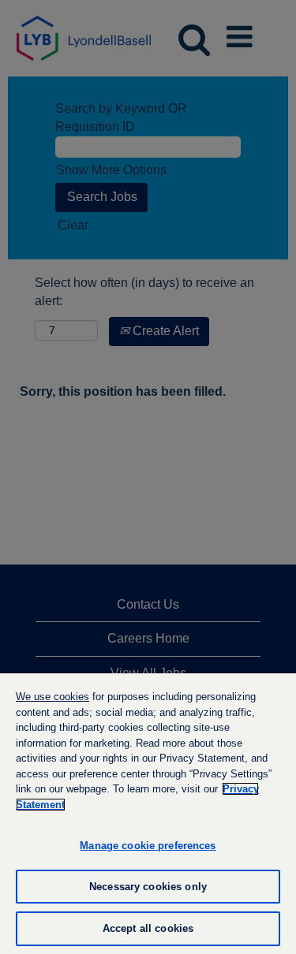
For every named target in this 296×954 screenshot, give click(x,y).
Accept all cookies (148, 928)
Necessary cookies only (148, 887)
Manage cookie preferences (147, 846)
